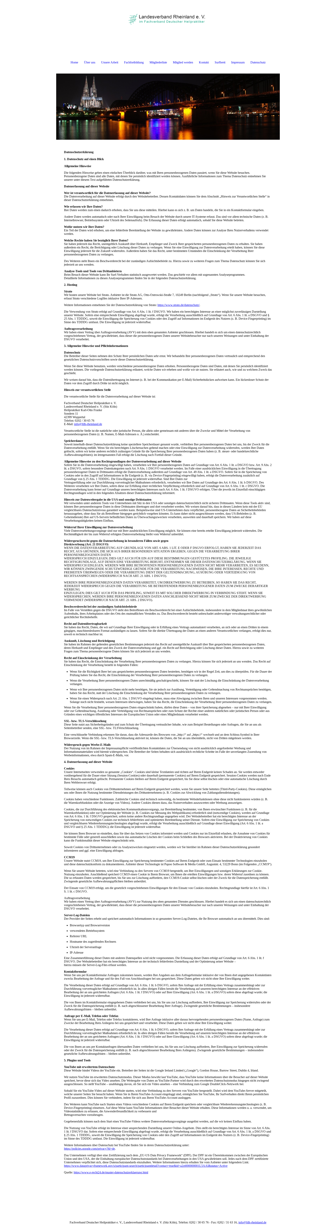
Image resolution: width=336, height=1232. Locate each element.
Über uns (89, 62)
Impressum (238, 62)
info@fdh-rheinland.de (88, 424)
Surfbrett (220, 62)
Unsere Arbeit (109, 62)
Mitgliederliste (158, 62)
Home (74, 62)
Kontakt (204, 62)
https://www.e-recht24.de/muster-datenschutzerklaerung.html (111, 1172)
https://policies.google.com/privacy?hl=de (89, 1148)
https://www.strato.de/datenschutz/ (179, 305)
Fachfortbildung (134, 62)
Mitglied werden (183, 62)
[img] (168, 19)
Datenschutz (258, 62)
